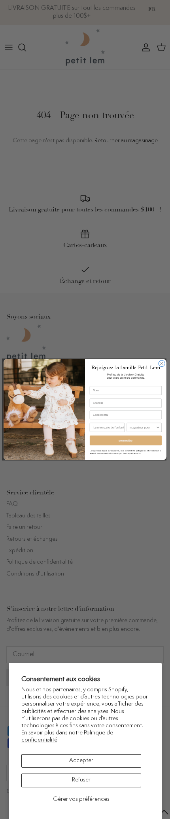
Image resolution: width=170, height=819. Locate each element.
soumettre (125, 440)
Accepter (81, 761)
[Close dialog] (162, 363)
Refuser (81, 780)
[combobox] (142, 427)
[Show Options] (158, 427)
